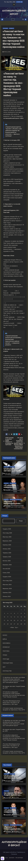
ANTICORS (16, 780)
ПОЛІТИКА (12, 466)
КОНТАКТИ (11, 857)
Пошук (4, 516)
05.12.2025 (8, 797)
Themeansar (14, 854)
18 (7, 620)
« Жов (12, 627)
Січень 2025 (6, 572)
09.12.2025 (8, 780)
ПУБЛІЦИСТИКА (8, 663)
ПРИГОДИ (6, 659)
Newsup (22, 852)
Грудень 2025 (7, 529)
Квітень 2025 (7, 560)
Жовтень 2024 (7, 584)
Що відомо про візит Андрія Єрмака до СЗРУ (13, 795)
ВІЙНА (5, 639)
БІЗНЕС (5, 635)
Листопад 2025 (7, 533)
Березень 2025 (7, 564)
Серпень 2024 (7, 592)
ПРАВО (5, 655)
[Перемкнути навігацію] (13, 19)
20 (14, 620)
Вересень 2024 (7, 588)
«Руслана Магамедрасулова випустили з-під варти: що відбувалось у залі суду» (11, 702)
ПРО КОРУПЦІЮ (19, 857)
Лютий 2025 (6, 568)
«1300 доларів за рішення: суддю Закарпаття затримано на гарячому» (9, 441)
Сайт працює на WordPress (9, 852)
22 (21, 620)
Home (6, 857)
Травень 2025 (7, 556)
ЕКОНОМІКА (5, 28)
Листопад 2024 (7, 580)
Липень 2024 (7, 596)
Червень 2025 (7, 553)
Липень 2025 (6, 549)
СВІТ (4, 667)
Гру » (16, 627)
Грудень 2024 (7, 576)
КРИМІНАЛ (11, 28)
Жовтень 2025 (7, 537)
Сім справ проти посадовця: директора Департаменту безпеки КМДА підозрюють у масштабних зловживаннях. (18, 443)
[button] (23, 19)
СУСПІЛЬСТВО (13, 483)
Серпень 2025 (7, 545)
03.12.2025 (8, 831)
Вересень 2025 (7, 541)
